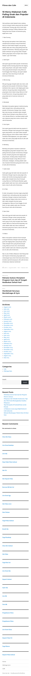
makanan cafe (24, 267)
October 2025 (8, 327)
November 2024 (8, 349)
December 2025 (8, 323)
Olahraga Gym (8, 371)
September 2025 (8, 329)
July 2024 (6, 357)
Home (4, 661)
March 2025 (7, 341)
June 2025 (7, 335)
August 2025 (7, 331)
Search (4, 379)
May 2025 (6, 337)
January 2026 (7, 321)
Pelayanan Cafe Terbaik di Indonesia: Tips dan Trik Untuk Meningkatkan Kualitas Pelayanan (16, 401)
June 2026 (7, 311)
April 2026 (7, 315)
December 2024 (8, 347)
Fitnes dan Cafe (9, 5)
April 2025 (7, 339)
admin (6, 267)
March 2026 (7, 317)
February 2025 (8, 343)
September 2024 (8, 353)
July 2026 (6, 309)
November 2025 (8, 325)
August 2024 (7, 355)
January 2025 (7, 345)
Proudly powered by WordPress (18, 673)
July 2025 (6, 333)
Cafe (19, 267)
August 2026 (7, 307)
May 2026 (7, 313)
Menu (26, 5)
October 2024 (8, 351)
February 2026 (8, 319)
